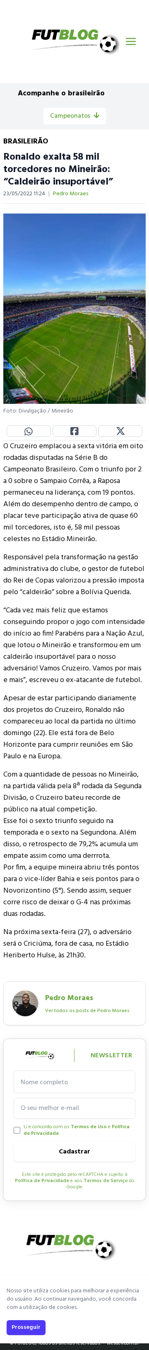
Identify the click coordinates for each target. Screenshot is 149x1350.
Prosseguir (26, 1327)
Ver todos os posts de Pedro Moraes (87, 1011)
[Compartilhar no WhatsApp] (29, 431)
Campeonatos (70, 116)
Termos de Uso (89, 1127)
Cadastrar (74, 1151)
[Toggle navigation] (131, 41)
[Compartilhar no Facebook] (75, 431)
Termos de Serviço (106, 1181)
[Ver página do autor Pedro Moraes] (25, 1003)
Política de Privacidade (42, 1181)
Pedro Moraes (71, 194)
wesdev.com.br (123, 1343)
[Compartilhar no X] (120, 431)
